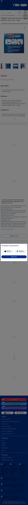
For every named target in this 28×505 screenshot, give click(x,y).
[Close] (26, 246)
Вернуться (14, 256)
